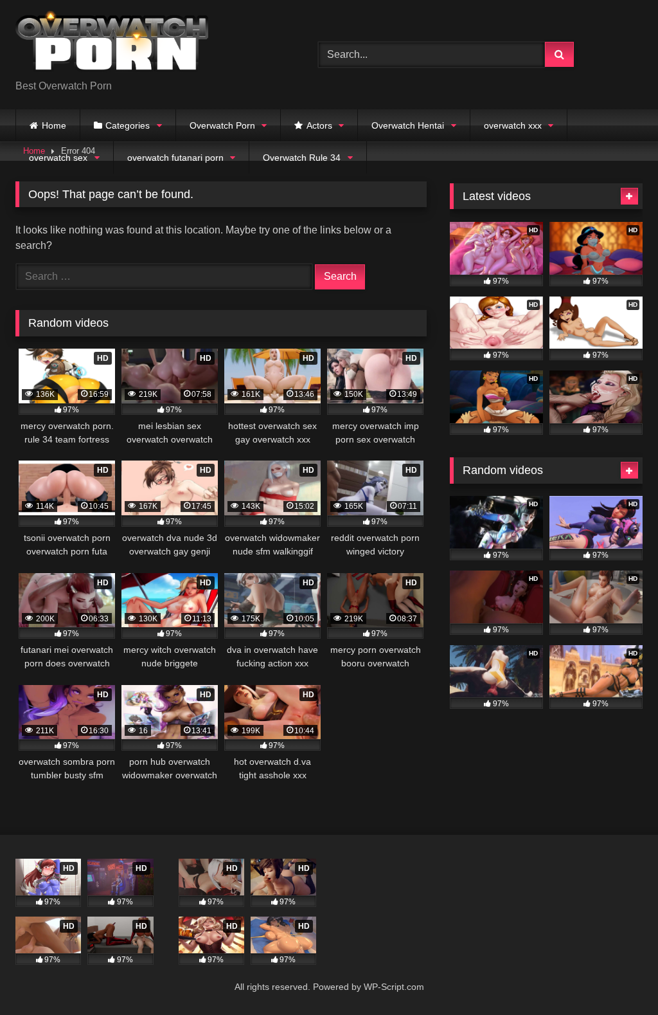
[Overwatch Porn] (146, 44)
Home (54, 125)
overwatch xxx (513, 125)
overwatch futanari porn (175, 157)
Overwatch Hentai (407, 125)
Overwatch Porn (222, 125)
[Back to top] (618, 976)
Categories (127, 125)
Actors (319, 125)
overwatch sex (58, 157)
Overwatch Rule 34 (302, 157)
